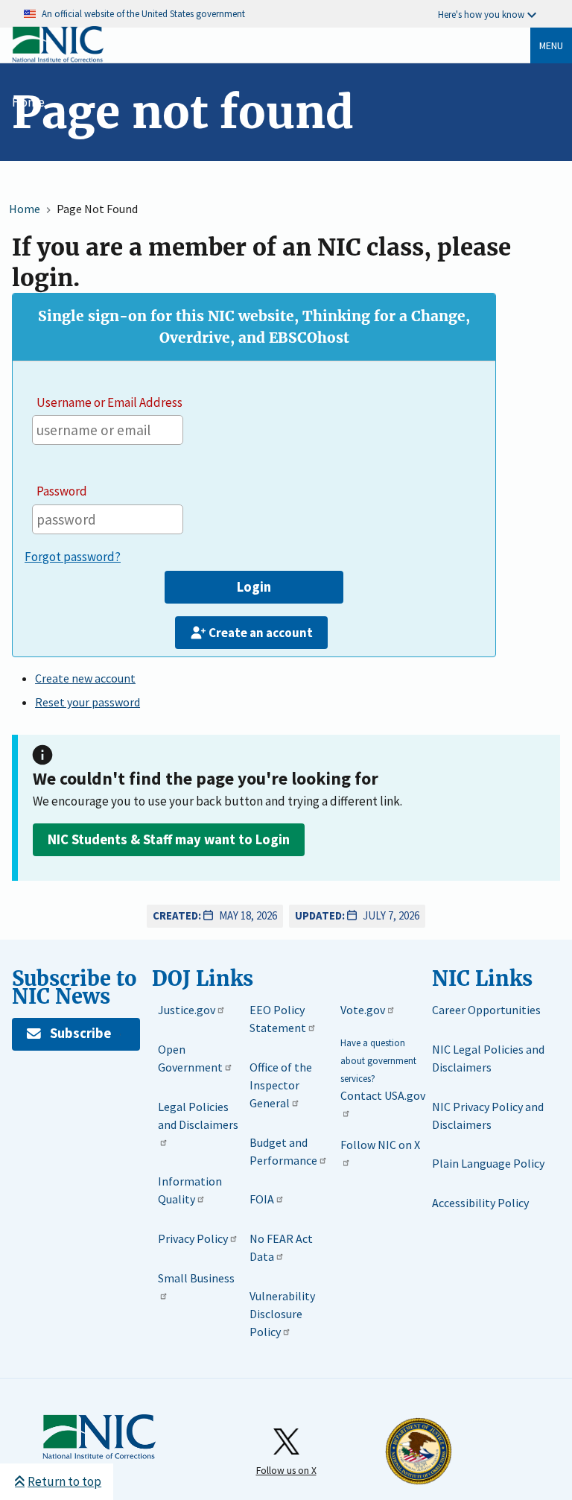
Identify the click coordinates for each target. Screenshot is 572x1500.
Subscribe (80, 1033)
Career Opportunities (486, 1009)
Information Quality (190, 1190)
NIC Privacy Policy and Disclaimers (488, 1115)
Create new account (85, 678)
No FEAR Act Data (281, 1247)
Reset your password (87, 701)
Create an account (261, 632)
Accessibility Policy (480, 1202)
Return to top (64, 1481)
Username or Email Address (109, 402)
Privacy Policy (193, 1238)
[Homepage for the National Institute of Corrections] (99, 1437)
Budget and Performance (283, 1151)
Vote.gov (362, 1009)
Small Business (196, 1277)
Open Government (190, 1058)
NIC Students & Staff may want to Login (169, 839)
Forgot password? (73, 556)
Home (28, 102)
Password (61, 491)
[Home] (58, 59)
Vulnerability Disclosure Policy (282, 1313)
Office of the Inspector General (281, 1085)
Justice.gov (186, 1009)
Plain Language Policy (488, 1163)
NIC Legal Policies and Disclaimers (488, 1058)
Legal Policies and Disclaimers (198, 1115)
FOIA (262, 1199)
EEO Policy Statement (278, 1018)
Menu (551, 45)
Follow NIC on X (380, 1144)
